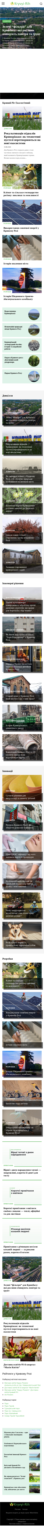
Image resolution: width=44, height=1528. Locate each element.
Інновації (10, 791)
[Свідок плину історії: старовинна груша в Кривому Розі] (22, 530)
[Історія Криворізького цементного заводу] (22, 718)
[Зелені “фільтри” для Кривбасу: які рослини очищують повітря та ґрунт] (22, 412)
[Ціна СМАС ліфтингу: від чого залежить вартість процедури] (22, 847)
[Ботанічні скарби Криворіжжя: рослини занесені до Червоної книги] (22, 501)
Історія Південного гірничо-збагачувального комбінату (19, 297)
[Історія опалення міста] (22, 247)
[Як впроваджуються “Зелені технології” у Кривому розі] (34, 1478)
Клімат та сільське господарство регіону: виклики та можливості (20, 983)
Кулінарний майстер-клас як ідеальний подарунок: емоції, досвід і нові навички (19, 884)
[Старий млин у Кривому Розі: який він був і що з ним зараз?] (22, 688)
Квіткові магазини (11, 1360)
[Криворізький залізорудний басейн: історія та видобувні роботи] (34, 345)
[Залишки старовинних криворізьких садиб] (22, 559)
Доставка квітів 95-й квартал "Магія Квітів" (21, 1388)
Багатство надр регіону (17, 1103)
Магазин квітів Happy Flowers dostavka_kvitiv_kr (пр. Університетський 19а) (22, 1384)
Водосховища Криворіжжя (10, 312)
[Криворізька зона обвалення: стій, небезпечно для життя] (34, 1489)
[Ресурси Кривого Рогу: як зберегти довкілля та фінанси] (22, 817)
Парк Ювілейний (11, 1413)
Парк (6, 1403)
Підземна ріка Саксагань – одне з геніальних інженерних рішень (16, 1435)
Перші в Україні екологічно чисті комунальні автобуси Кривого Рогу (19, 667)
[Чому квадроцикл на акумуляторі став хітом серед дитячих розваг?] (22, 905)
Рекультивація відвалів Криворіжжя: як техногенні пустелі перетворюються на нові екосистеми (22, 138)
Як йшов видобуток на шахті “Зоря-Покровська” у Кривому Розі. (20, 637)
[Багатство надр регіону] (22, 1093)
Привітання (8, 1165)
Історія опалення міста (16, 263)
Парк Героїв (9, 1406)
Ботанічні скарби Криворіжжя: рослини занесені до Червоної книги (20, 508)
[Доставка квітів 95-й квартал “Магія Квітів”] (22, 1348)
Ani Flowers (8, 1395)
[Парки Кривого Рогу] (34, 376)
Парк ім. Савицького (12, 1411)
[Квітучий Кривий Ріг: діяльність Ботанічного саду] (34, 1467)
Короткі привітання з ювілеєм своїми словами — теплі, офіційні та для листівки (22, 1211)
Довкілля (6, 21)
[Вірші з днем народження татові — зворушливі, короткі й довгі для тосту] (22, 1154)
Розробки (7, 188)
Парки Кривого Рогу (13, 373)
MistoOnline (34, 1513)
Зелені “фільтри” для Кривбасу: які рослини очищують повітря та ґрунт (21, 30)
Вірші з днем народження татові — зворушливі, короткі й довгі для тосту (22, 1173)
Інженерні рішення (15, 598)
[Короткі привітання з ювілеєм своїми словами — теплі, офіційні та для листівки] (22, 1192)
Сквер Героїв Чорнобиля (14, 1416)
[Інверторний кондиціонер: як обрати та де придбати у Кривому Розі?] (22, 1122)
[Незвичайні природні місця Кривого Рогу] (34, 330)
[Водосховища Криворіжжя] (34, 314)
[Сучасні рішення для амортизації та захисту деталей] (22, 788)
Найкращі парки (9, 1400)
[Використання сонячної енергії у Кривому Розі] (22, 212)
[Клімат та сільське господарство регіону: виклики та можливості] (22, 176)
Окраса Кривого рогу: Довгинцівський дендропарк (13, 360)
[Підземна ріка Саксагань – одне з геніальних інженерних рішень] (34, 1434)
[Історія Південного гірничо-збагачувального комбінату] (22, 280)
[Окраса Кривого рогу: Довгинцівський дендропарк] (34, 361)
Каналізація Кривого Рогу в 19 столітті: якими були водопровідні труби (20, 755)
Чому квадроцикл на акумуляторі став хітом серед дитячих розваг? (20, 913)
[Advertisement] (22, 71)
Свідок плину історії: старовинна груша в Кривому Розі (20, 538)
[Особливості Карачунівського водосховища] (34, 1445)
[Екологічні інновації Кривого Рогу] (34, 1456)
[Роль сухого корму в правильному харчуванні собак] (22, 935)
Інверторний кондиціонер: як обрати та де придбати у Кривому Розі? (19, 1130)
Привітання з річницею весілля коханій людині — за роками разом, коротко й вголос (21, 1249)
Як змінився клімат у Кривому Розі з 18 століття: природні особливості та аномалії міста (20, 479)
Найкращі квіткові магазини (14, 1379)
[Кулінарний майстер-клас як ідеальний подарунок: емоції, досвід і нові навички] (22, 876)
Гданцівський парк (12, 1408)
